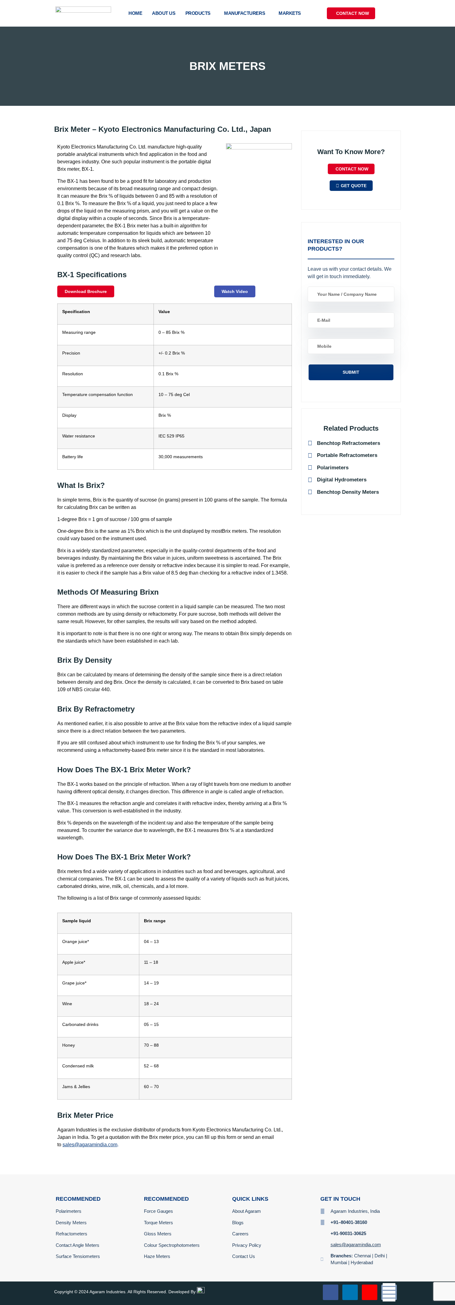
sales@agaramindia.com (90, 1144)
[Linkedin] (350, 1292)
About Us (163, 13)
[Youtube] (369, 1292)
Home (135, 13)
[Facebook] (330, 1292)
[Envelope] (389, 1292)
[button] (394, 12)
